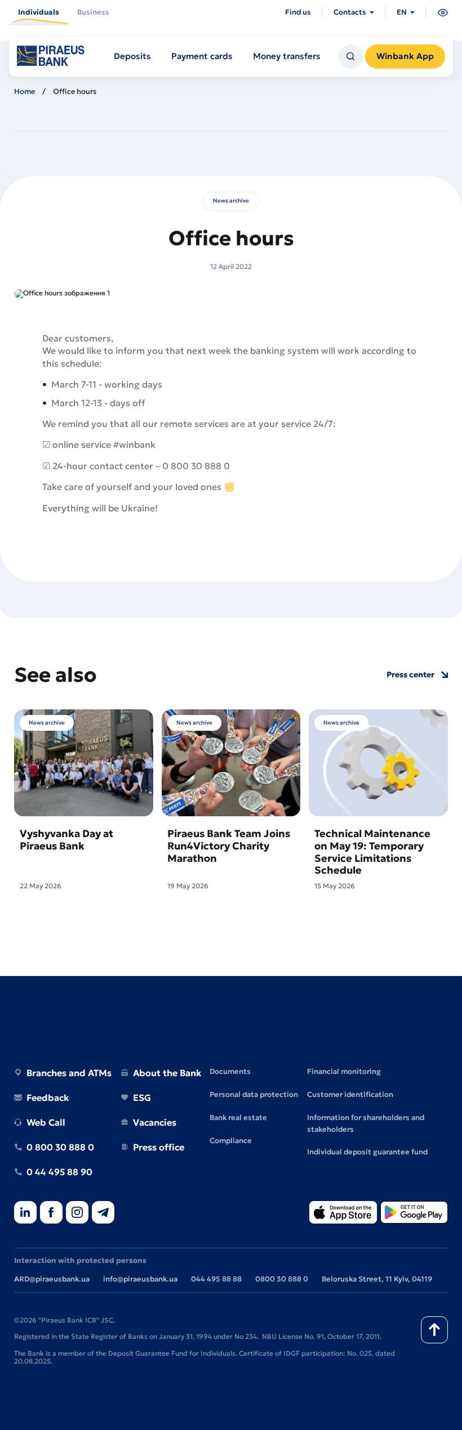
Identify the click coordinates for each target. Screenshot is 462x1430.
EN (402, 12)
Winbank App (405, 56)
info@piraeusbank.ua (140, 1279)
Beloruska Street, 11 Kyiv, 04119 (377, 1279)
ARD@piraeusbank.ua (52, 1279)
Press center (410, 675)
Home (24, 91)
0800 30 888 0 (281, 1279)
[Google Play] (414, 1213)
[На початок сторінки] (434, 1329)
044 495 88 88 (216, 1279)
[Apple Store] (343, 1213)
